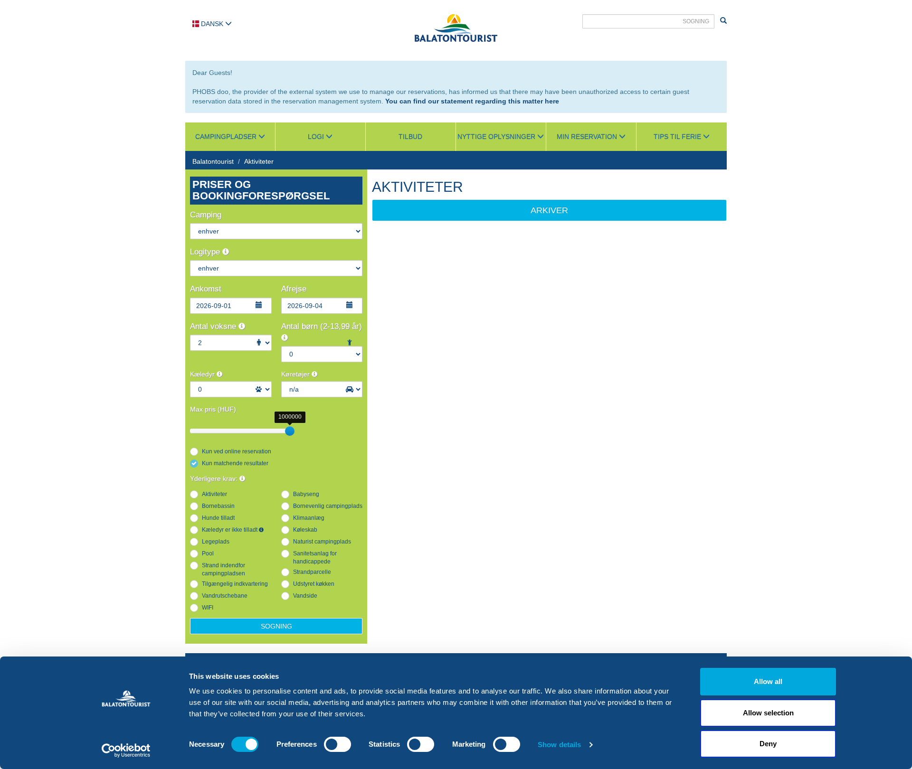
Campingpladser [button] (226, 137)
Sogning (276, 626)
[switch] (337, 744)
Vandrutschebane (224, 595)
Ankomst (205, 288)
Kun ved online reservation (236, 451)
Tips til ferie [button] (678, 137)
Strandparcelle (312, 572)
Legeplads (215, 541)
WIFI (207, 607)
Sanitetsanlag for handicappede (315, 557)
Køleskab (305, 529)
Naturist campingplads (322, 541)
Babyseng (306, 494)
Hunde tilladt (218, 518)
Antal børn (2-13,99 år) (321, 326)
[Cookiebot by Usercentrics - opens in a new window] (126, 750)
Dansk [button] (212, 24)
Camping (205, 214)
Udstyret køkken (313, 584)
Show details (559, 745)
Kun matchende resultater (235, 463)
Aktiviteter (259, 161)
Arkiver (549, 210)
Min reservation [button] (588, 137)
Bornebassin (218, 506)
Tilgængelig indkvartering (235, 584)
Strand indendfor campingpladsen (223, 569)
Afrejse (293, 288)
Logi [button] (317, 137)
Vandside (305, 595)
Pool (208, 553)
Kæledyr (203, 374)
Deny (768, 744)
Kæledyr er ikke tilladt (230, 529)
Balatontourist (213, 161)
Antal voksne (214, 326)
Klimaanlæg (308, 518)
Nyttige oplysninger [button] (497, 137)
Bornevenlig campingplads (327, 506)
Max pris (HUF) (213, 409)
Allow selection (768, 713)
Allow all (768, 681)
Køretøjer (296, 374)
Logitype (206, 251)
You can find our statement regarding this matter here (472, 101)
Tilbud (410, 137)
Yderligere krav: (214, 478)
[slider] (289, 431)
